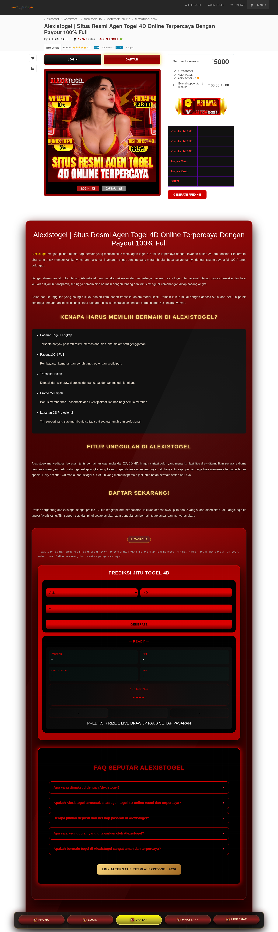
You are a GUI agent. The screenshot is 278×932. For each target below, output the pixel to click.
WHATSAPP (190, 919)
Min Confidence (57, 601)
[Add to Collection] (32, 68)
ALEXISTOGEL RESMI (146, 19)
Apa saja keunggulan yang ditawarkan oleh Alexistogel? (99, 833)
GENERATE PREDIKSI (187, 194)
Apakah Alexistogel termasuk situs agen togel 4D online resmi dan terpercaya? (117, 803)
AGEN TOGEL (71, 19)
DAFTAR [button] (111, 188)
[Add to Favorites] (32, 58)
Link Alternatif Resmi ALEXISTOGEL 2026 (139, 869)
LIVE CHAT (239, 918)
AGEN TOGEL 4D (93, 19)
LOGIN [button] (85, 188)
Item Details (52, 47)
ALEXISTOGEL (52, 19)
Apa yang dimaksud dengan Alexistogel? (87, 787)
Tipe (143, 585)
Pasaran (52, 585)
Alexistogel (39, 253)
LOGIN (73, 59)
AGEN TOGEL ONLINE (118, 19)
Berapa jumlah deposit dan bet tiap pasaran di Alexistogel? (101, 818)
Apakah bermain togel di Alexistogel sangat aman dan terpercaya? (107, 849)
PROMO (43, 919)
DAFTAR (132, 59)
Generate (139, 624)
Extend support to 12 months (203, 85)
